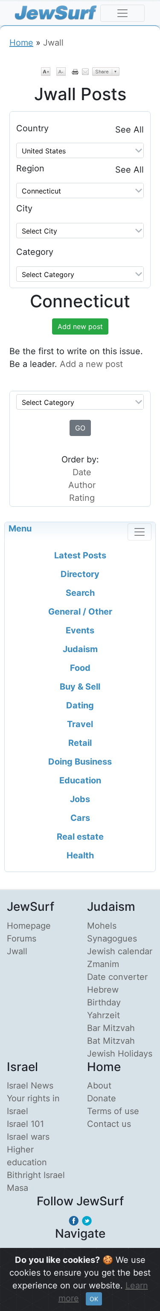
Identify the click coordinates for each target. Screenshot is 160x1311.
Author (82, 485)
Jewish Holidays (119, 1053)
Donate (101, 1098)
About (99, 1085)
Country (32, 128)
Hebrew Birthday (104, 996)
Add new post (80, 326)
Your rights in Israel (33, 1104)
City (24, 208)
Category (34, 252)
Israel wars (28, 1137)
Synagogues (112, 938)
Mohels (101, 926)
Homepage (29, 926)
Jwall (17, 951)
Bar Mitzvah (111, 1028)
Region (30, 168)
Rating (82, 498)
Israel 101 (25, 1124)
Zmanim (103, 964)
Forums (21, 938)
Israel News (30, 1085)
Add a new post (91, 364)
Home (21, 43)
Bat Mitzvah (111, 1041)
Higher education (27, 1155)
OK (94, 1298)
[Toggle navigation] (122, 13)
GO (80, 428)
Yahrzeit (103, 1015)
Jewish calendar (119, 951)
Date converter (117, 977)
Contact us (109, 1124)
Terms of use (113, 1111)
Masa (17, 1188)
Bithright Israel (36, 1175)
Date (82, 472)
